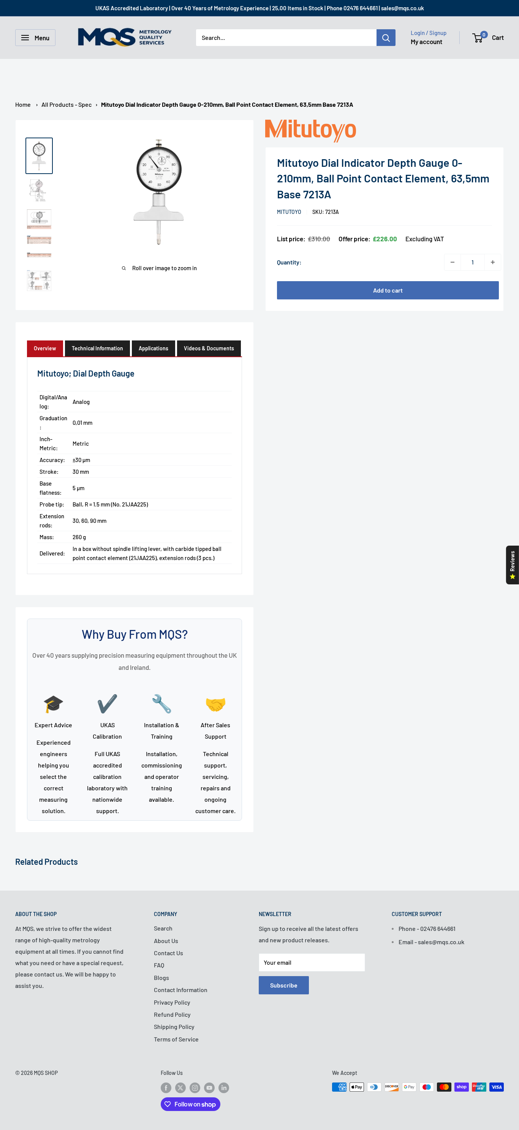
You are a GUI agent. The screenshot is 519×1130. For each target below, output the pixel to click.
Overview (45, 348)
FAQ (159, 965)
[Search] (386, 37)
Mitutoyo (289, 212)
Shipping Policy (174, 1026)
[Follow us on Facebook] (166, 1088)
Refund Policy (172, 1014)
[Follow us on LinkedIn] (223, 1088)
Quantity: (289, 262)
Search (163, 928)
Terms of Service (176, 1039)
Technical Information (97, 348)
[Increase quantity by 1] (493, 262)
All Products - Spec (66, 104)
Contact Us (168, 952)
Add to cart (388, 290)
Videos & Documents (209, 348)
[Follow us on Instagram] (195, 1088)
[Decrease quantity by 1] (452, 262)
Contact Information (180, 989)
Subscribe (283, 985)
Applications (153, 348)
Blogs (161, 977)
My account (426, 41)
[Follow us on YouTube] (209, 1088)
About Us (166, 940)
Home (23, 104)
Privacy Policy (172, 1002)
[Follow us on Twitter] (180, 1088)
